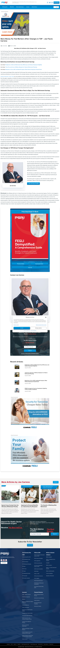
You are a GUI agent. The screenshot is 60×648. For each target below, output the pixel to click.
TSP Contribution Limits (26, 559)
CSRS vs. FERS (36, 573)
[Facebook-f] (48, 2)
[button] (45, 317)
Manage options (38, 328)
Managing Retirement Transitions (37, 603)
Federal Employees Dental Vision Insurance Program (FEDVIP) (27, 636)
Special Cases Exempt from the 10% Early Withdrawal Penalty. (10, 506)
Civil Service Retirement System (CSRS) (38, 566)
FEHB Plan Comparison (26, 596)
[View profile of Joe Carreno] (12, 182)
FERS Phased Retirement (38, 580)
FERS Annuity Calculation (38, 558)
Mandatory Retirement (50, 575)
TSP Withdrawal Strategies (26, 564)
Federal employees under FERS (7, 76)
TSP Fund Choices (25, 561)
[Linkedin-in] (52, 2)
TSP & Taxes (24, 568)
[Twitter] (50, 2)
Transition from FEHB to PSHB (27, 613)
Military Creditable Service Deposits (50, 560)
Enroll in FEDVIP (25, 639)
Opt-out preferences (27, 330)
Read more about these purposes (41, 324)
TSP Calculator (24, 575)
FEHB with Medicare (25, 605)
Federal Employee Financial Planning (38, 595)
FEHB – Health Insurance (26, 594)
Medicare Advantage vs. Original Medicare (27, 629)
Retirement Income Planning (39, 598)
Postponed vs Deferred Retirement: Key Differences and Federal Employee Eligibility (23, 64)
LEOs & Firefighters (49, 573)
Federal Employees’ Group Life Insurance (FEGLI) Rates (27, 633)
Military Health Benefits (50, 571)
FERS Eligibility (36, 578)
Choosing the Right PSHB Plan (27, 615)
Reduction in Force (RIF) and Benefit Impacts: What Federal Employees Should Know (23, 69)
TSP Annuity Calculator (26, 578)
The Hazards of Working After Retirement (49, 506)
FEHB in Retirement (25, 607)
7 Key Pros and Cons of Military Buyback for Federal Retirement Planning (21, 67)
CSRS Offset (36, 571)
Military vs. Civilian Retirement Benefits (51, 568)
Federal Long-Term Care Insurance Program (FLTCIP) (27, 619)
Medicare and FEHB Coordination (25, 626)
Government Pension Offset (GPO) (38, 587)
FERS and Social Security (38, 576)
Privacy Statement (33, 330)
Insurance (24, 592)
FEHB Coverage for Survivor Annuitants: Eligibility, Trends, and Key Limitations (36, 389)
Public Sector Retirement (29, 646)
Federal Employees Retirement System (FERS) (39, 555)
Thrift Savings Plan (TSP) (26, 557)
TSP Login (24, 571)
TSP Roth (23, 566)
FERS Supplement (37, 560)
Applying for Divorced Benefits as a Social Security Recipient (29, 506)
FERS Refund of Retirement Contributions (38, 584)
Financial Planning (38, 592)
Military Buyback (49, 557)
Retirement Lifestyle (37, 606)
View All (55, 482)
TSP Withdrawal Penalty (26, 573)
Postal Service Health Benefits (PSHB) (27, 610)
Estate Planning (36, 600)
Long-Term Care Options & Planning (26, 622)
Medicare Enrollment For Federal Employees (27, 602)
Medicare (23, 599)
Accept (21, 328)
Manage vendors (16, 324)
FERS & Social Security (38, 563)
